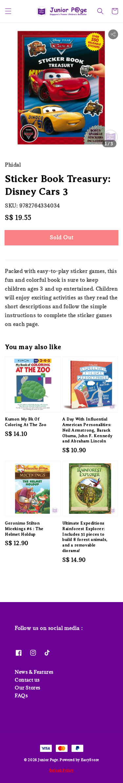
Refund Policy (61, 770)
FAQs (21, 695)
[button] (8, 11)
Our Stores (27, 688)
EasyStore (90, 759)
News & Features (34, 672)
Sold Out (61, 237)
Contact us (27, 680)
